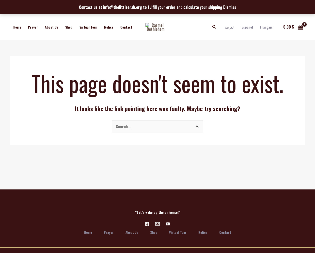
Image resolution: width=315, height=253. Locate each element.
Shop (69, 27)
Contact (126, 27)
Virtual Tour (88, 27)
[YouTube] (168, 224)
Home (17, 27)
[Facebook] (147, 224)
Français (266, 27)
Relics (108, 27)
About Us (51, 27)
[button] (214, 27)
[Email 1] (157, 224)
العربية (230, 27)
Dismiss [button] (229, 7)
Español (247, 27)
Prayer (33, 27)
